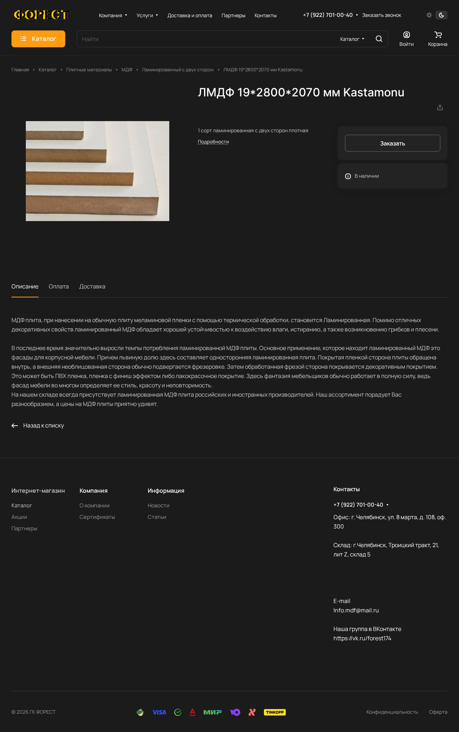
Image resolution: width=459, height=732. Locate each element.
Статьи (157, 517)
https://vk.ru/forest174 (362, 638)
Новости (159, 505)
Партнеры (24, 528)
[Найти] (379, 38)
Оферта (438, 711)
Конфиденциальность (392, 711)
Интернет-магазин (38, 490)
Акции (19, 517)
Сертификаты (97, 517)
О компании (95, 505)
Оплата (59, 286)
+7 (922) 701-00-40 (328, 15)
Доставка (92, 286)
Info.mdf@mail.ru (356, 610)
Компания (94, 490)
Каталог (21, 505)
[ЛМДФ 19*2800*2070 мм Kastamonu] (97, 171)
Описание (24, 286)
